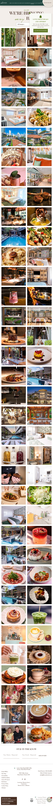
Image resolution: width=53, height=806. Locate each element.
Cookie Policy (5, 785)
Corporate (23, 784)
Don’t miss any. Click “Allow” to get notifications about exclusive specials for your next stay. (40, 26)
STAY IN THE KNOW (26, 749)
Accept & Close (6, 803)
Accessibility (5, 775)
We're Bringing (26, 16)
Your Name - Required (10, 755)
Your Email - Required (29, 755)
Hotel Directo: (45, 771)
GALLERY (26, 10)
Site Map (4, 773)
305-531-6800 (38, 3)
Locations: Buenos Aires (23, 782)
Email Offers (5, 771)
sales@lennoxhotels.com (46, 775)
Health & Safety (6, 777)
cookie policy (10, 801)
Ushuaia (4, 787)
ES (41, 3)
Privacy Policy (5, 783)
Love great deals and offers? (40, 20)
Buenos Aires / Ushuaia (23, 785)
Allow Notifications (41, 30)
